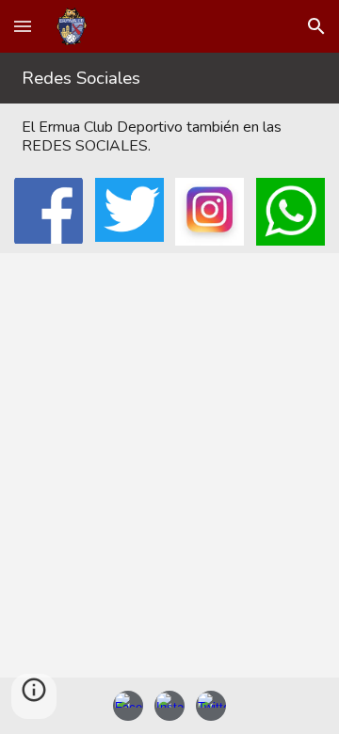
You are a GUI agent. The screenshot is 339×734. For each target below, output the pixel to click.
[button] (22, 26)
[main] (169, 78)
